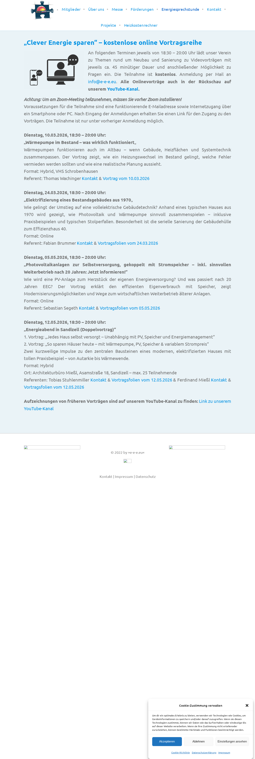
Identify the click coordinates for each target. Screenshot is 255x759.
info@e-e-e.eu (102, 81)
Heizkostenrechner (141, 25)
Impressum (224, 752)
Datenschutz (146, 476)
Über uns (96, 9)
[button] (247, 705)
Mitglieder (71, 9)
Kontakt (214, 9)
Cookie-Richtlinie (180, 752)
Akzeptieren (167, 741)
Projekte (108, 25)
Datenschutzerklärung (204, 752)
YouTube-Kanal (122, 89)
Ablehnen (198, 741)
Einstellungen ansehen (232, 741)
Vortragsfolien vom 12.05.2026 (142, 379)
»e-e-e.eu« (136, 452)
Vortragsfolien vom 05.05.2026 (130, 307)
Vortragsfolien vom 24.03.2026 (128, 243)
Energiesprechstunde (180, 9)
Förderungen (142, 9)
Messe (117, 9)
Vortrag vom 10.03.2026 (126, 178)
